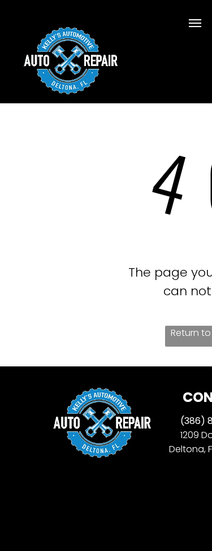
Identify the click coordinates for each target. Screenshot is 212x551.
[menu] (195, 23)
